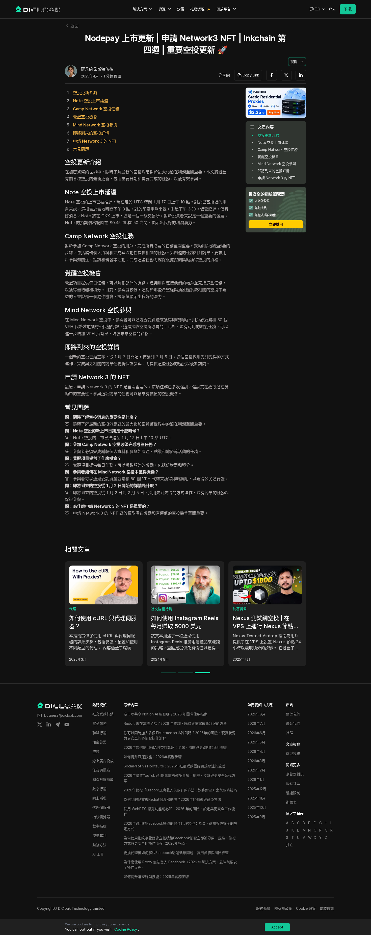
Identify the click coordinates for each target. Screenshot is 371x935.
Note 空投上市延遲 (90, 100)
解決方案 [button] (140, 9)
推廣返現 (197, 9)
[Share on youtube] (66, 724)
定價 (180, 9)
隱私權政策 (283, 908)
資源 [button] (162, 9)
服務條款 (263, 908)
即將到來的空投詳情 (91, 133)
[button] (317, 9)
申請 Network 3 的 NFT (95, 141)
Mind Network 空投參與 (95, 124)
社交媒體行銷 (161, 609)
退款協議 (327, 908)
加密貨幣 (240, 609)
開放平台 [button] (224, 9)
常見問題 (81, 149)
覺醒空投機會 (85, 116)
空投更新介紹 (85, 92)
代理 (72, 609)
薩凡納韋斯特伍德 (97, 69)
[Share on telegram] (57, 724)
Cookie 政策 (306, 908)
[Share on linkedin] (48, 724)
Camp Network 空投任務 (96, 108)
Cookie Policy (125, 929)
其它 (289, 845)
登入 (332, 9)
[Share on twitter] (39, 724)
